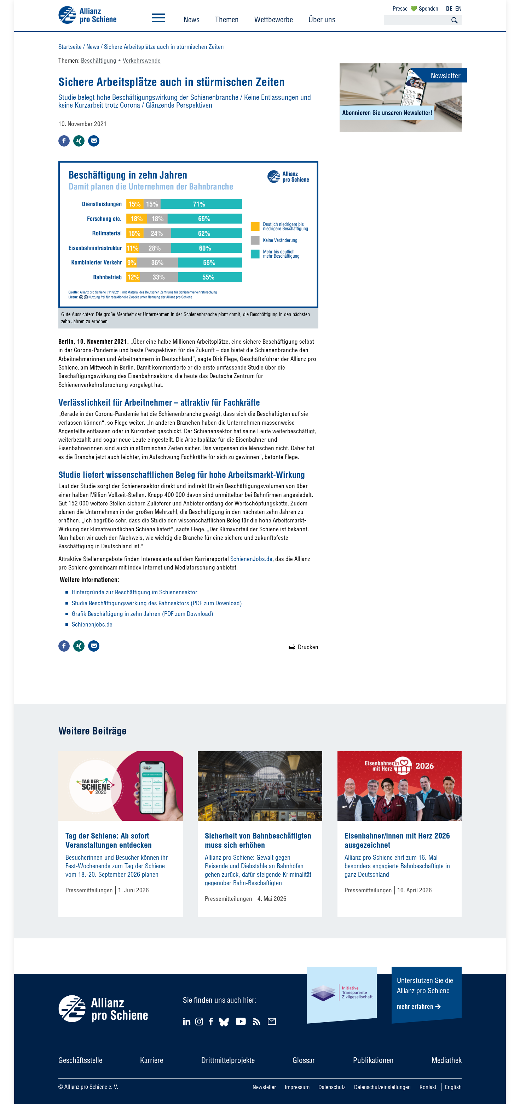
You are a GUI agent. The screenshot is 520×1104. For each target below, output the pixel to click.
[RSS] (257, 1021)
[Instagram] (199, 1023)
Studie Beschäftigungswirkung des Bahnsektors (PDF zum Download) (157, 603)
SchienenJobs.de (251, 558)
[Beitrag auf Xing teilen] (79, 141)
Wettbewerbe (273, 19)
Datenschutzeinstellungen (382, 1087)
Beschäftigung (98, 60)
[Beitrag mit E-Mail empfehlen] (93, 141)
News (192, 19)
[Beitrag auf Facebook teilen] (64, 141)
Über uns (321, 19)
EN (458, 8)
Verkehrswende (142, 60)
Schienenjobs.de (92, 624)
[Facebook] (212, 1021)
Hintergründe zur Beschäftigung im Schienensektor (134, 592)
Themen (227, 19)
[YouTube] (242, 1021)
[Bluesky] (224, 1027)
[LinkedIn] (187, 1021)
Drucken (308, 647)
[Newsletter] (272, 1021)
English (453, 1087)
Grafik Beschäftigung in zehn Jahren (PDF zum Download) (142, 613)
